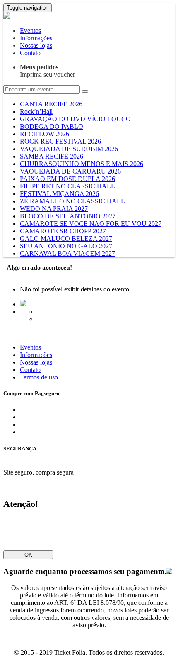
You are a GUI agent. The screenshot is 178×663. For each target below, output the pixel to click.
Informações (36, 38)
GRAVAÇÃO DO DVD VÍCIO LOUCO (75, 118)
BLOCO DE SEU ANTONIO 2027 (67, 216)
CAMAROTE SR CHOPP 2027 (63, 231)
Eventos (30, 30)
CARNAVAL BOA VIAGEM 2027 (67, 253)
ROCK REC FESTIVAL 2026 (60, 141)
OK (28, 555)
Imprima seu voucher (47, 71)
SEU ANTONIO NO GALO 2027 (66, 246)
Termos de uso (39, 377)
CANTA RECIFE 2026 (51, 104)
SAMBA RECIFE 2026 (51, 156)
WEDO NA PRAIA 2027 (54, 208)
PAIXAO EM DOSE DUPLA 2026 (67, 178)
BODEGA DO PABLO (51, 126)
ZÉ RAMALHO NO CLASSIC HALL (72, 201)
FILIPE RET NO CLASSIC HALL (67, 186)
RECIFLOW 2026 (44, 133)
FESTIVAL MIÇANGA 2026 (59, 193)
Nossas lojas (36, 45)
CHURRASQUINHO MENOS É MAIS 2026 (81, 163)
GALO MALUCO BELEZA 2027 (66, 238)
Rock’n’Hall (36, 111)
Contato (30, 52)
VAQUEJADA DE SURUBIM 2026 (69, 148)
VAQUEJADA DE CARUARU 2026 (70, 171)
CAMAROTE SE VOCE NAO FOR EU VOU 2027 (90, 223)
